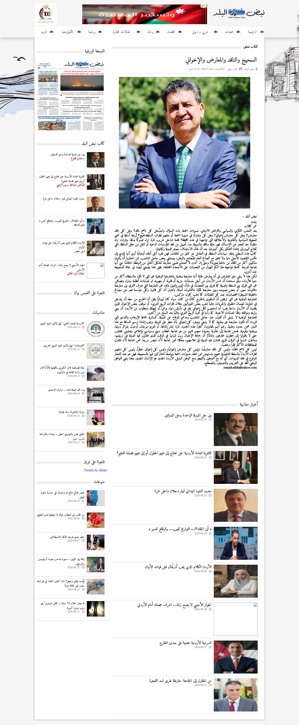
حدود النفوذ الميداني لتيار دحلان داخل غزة (183, 491)
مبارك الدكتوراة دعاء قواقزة (71, 412)
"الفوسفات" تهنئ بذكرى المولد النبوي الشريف (63, 345)
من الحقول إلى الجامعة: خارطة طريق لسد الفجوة (180, 680)
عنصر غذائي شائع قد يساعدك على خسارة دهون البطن (62, 495)
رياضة (92, 32)
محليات (229, 32)
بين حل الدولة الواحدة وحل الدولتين (187, 415)
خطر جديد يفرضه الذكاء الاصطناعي (67, 537)
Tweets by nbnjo (95, 470)
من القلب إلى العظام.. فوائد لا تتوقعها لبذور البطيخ (60, 514)
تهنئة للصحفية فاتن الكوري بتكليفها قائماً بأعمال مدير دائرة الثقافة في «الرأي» (62, 370)
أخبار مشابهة (249, 404)
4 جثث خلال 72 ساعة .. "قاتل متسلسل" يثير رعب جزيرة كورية (62, 606)
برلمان (150, 32)
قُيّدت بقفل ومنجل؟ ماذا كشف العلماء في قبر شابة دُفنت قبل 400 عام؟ (60, 583)
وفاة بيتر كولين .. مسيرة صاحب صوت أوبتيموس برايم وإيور (61, 561)
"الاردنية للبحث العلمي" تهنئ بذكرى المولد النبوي (62, 323)
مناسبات (98, 313)
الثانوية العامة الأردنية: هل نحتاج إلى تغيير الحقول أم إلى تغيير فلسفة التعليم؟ (164, 453)
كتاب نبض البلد (93, 144)
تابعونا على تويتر (94, 462)
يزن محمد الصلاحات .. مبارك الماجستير (66, 389)
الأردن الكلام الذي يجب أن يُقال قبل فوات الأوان (178, 567)
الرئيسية (252, 32)
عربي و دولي (200, 32)
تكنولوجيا (67, 32)
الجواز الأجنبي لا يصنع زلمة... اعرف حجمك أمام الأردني (174, 605)
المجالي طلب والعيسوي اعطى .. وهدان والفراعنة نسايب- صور (62, 436)
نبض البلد (249, 69)
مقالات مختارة (121, 32)
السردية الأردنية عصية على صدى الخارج (185, 642)
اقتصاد (171, 32)
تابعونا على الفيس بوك (89, 293)
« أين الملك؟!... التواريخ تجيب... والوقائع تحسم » (180, 529)
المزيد (44, 32)
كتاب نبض (232, 69)
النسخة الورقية (95, 51)
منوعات (99, 482)
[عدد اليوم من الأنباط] (71, 132)
